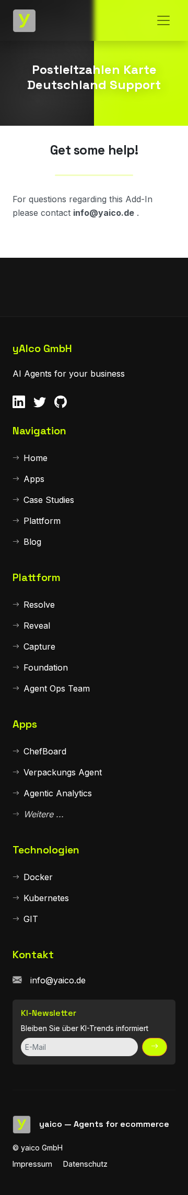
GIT (31, 919)
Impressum (32, 1163)
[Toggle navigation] (163, 20)
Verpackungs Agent (63, 772)
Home (36, 458)
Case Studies (49, 500)
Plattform (42, 521)
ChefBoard (45, 751)
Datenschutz (85, 1163)
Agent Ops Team (57, 688)
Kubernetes (46, 898)
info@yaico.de (58, 980)
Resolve (39, 604)
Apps (34, 479)
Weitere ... (44, 814)
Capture (39, 646)
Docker (38, 877)
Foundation (46, 667)
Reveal (37, 625)
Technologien (46, 850)
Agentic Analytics (58, 793)
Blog (32, 541)
